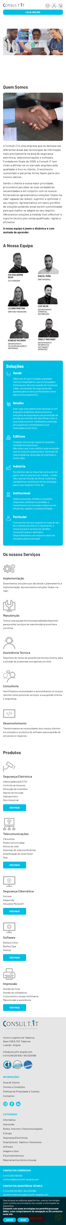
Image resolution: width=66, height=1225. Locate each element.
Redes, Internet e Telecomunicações (23, 1128)
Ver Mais (14, 807)
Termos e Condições (14, 1086)
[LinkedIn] (18, 1104)
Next (59, 41)
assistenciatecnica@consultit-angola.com (25, 1194)
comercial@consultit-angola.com (21, 1179)
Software (8, 1146)
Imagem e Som (11, 1151)
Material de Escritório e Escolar (20, 1160)
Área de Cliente (11, 1082)
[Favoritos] (47, 6)
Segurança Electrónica (15, 1137)
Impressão (8, 1124)
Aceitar (9, 1220)
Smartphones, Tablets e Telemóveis (22, 1142)
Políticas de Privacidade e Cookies (21, 1091)
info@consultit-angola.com (17, 1051)
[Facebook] (12, 1104)
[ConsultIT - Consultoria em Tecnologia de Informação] (21, 1027)
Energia (7, 1133)
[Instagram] (5, 1104)
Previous (6, 41)
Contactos (8, 1095)
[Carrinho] (60, 6)
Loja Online (33, 12)
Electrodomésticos (13, 1155)
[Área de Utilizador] (54, 6)
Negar (23, 1220)
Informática (9, 1119)
